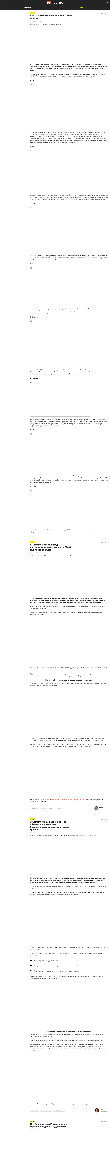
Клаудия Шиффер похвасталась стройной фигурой (68, 800)
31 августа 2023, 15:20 (35, 553)
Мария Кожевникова (58, 1110)
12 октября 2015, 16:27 (35, 21)
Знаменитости (34, 808)
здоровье (43, 808)
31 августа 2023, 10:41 (35, 1129)
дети (42, 1110)
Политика (27, 8)
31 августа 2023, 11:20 (35, 832)
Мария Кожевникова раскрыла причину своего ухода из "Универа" (73, 1104)
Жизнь (82, 8)
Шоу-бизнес (50, 808)
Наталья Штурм (60, 808)
